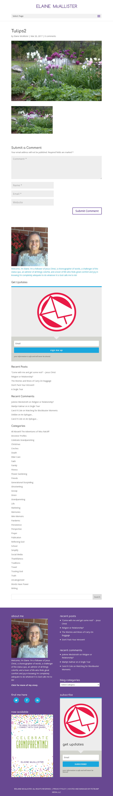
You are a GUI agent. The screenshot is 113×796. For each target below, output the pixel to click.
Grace (14, 495)
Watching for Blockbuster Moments (42, 410)
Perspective (16, 529)
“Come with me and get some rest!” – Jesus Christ (33, 372)
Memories (15, 512)
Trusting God (17, 571)
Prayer (14, 533)
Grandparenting (18, 499)
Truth (13, 575)
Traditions (15, 563)
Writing (14, 588)
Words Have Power (20, 584)
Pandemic (15, 520)
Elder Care (15, 457)
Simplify (14, 550)
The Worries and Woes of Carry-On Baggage (31, 381)
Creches (14, 448)
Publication (16, 537)
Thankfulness (17, 558)
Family (14, 465)
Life (13, 503)
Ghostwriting (17, 486)
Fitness (14, 469)
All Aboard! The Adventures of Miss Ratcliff (30, 431)
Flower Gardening (19, 474)
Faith (13, 461)
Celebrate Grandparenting (22, 440)
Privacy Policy (59, 789)
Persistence (16, 525)
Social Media (17, 554)
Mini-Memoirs (17, 516)
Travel (14, 567)
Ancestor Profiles (19, 435)
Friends (14, 478)
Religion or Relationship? (22, 376)
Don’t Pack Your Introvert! (22, 385)
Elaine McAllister (21, 36)
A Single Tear (17, 389)
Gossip (14, 491)
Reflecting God (17, 541)
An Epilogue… (27, 414)
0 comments (50, 36)
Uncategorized (17, 580)
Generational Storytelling (22, 482)
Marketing (15, 507)
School (14, 546)
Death (14, 452)
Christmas (15, 444)
